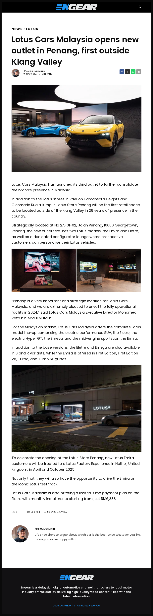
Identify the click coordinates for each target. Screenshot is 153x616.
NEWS (17, 28)
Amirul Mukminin (35, 71)
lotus (32, 28)
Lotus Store (33, 512)
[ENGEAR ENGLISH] (77, 7)
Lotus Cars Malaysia (55, 512)
